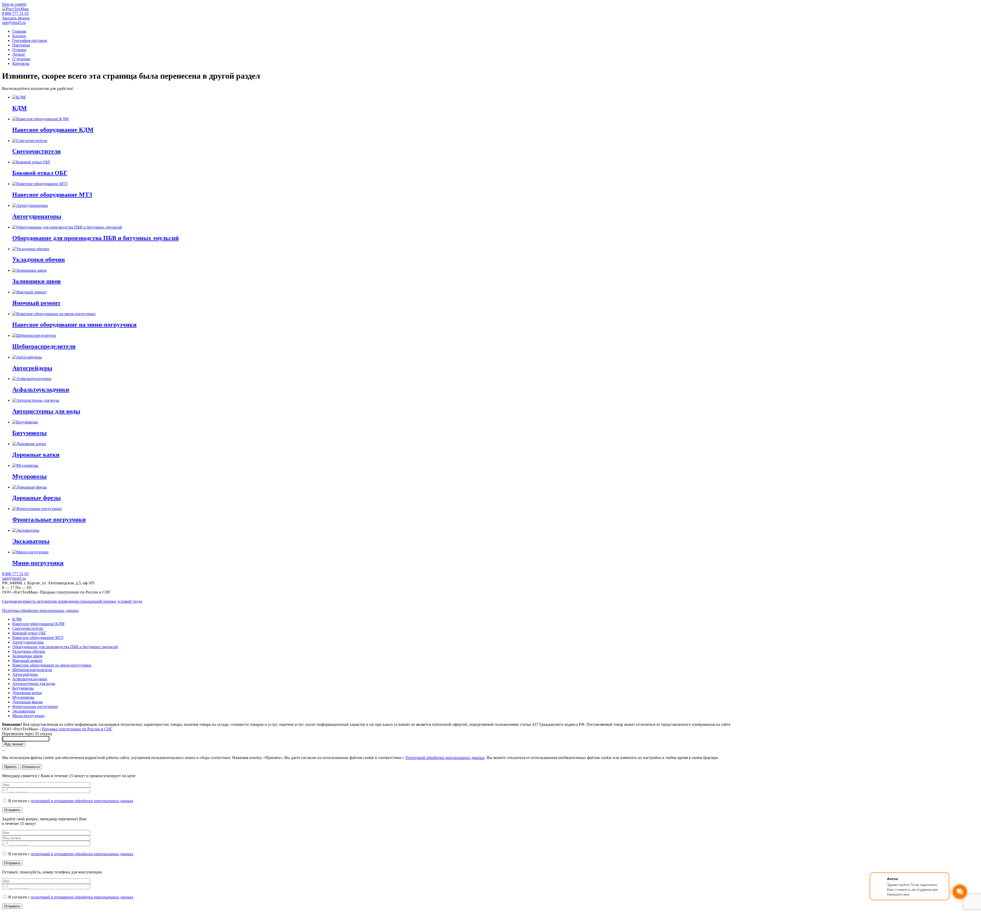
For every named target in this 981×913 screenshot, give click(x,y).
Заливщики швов (27, 656)
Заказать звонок (16, 18)
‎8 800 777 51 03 (15, 13)
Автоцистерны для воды (33, 683)
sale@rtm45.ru (14, 22)
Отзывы (19, 50)
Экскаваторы (23, 711)
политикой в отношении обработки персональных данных (82, 801)
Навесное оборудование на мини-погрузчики (51, 665)
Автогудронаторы (28, 642)
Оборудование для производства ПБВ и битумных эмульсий (65, 647)
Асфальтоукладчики (29, 679)
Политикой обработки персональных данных (445, 757)
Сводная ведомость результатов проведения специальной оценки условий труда (72, 601)
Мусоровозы (23, 697)
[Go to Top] (3, 749)
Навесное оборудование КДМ (38, 624)
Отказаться (31, 767)
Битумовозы (23, 688)
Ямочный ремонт (27, 660)
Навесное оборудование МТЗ (37, 637)
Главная (19, 31)
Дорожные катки (27, 693)
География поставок (29, 40)
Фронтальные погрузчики (35, 706)
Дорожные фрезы (27, 702)
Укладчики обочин (28, 651)
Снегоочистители (27, 628)
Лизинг (18, 54)
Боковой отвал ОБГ (29, 633)
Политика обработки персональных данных (40, 610)
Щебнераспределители (32, 670)
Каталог (19, 36)
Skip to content (14, 4)
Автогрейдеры (25, 674)
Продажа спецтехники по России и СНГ (77, 729)
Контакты (20, 63)
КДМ (16, 619)
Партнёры (21, 45)
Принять (10, 767)
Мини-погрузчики (28, 716)
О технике (21, 59)
